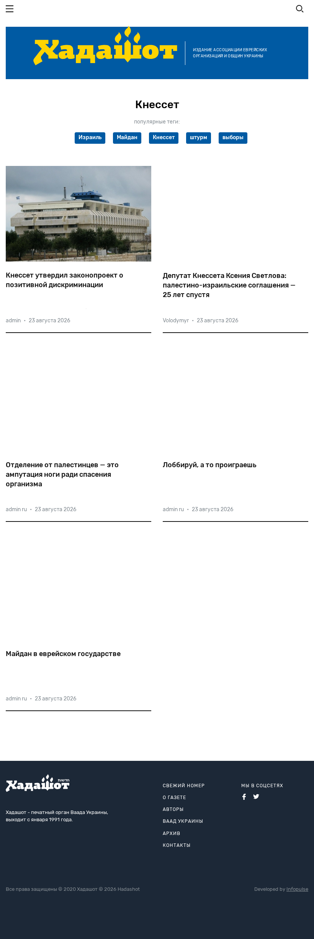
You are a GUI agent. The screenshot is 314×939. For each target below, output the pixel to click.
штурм (198, 137)
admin (13, 320)
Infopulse (297, 889)
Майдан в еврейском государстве (63, 654)
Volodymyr (176, 320)
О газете (174, 797)
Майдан (127, 137)
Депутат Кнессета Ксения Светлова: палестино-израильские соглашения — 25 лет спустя (229, 285)
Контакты (177, 845)
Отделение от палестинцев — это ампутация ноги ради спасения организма (62, 474)
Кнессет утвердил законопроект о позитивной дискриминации (64, 280)
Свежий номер (184, 785)
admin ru (16, 509)
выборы (233, 137)
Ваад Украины (183, 821)
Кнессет (164, 137)
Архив (171, 833)
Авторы (173, 809)
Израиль (89, 137)
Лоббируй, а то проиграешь (210, 465)
